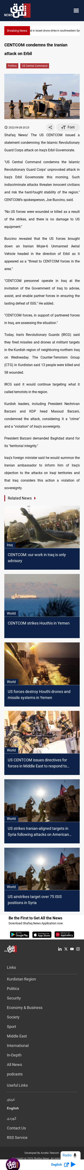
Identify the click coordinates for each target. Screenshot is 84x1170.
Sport (11, 1026)
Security (14, 998)
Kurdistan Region (21, 979)
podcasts (15, 1074)
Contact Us (16, 1128)
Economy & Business (24, 1007)
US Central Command (34, 65)
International (18, 1045)
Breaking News (17, 30)
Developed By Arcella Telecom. (42, 1152)
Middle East (17, 1036)
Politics (12, 65)
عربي (11, 1099)
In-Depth (14, 1055)
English (13, 1109)
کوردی (11, 1118)
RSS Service (17, 1137)
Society (13, 1017)
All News (14, 1064)
